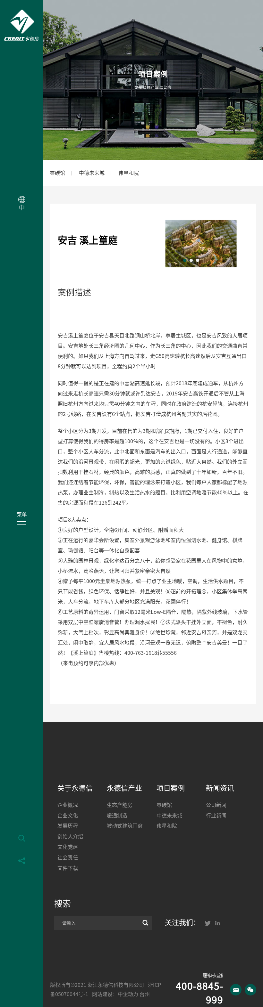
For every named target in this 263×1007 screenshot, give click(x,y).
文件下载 (67, 868)
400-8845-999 (199, 993)
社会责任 (67, 857)
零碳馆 (57, 172)
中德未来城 (92, 172)
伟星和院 (128, 172)
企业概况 (67, 805)
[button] (184, 260)
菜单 (22, 514)
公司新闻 (216, 805)
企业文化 (67, 815)
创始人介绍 (70, 836)
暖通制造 (117, 815)
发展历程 (67, 825)
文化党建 (67, 846)
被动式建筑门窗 (125, 825)
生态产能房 (119, 805)
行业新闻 (216, 815)
